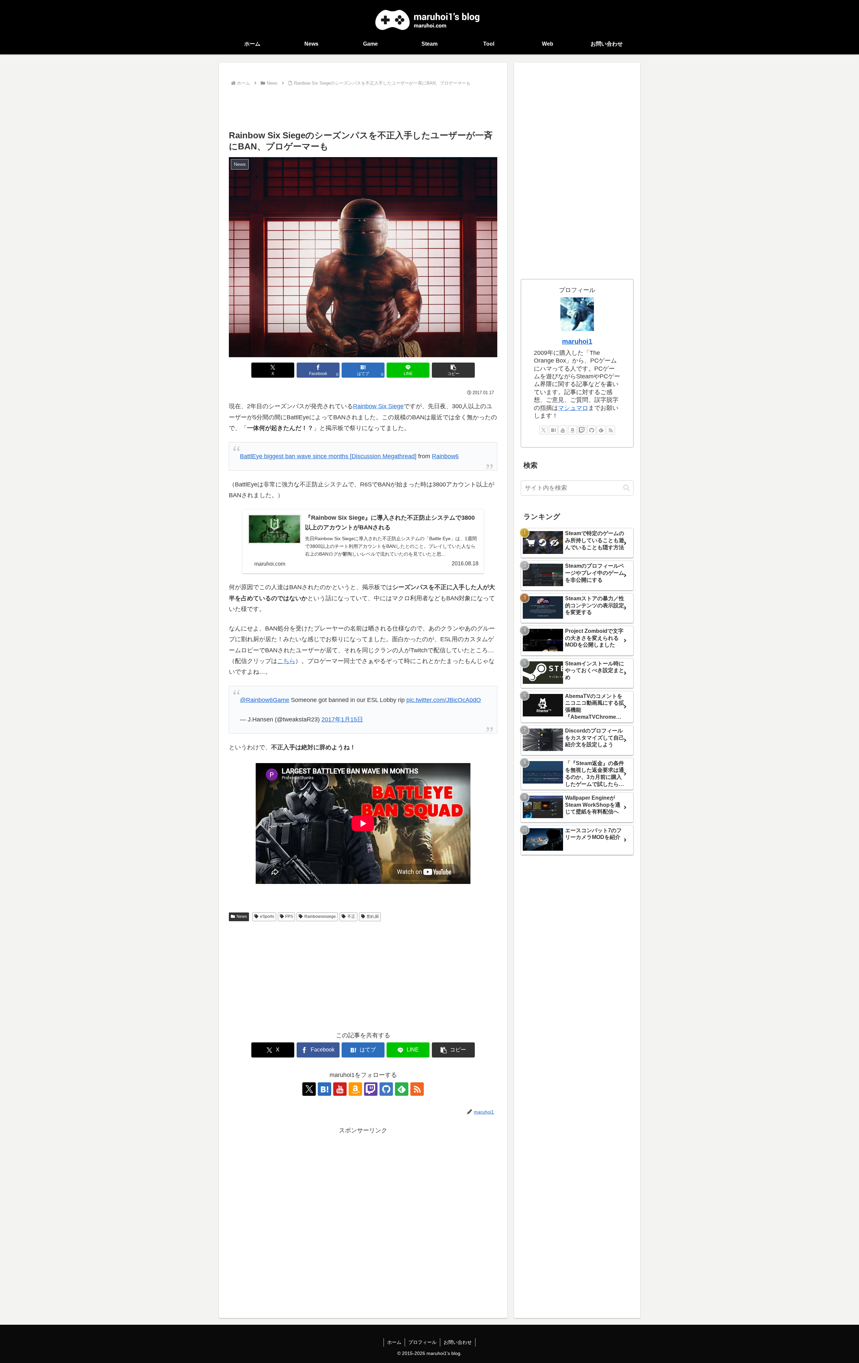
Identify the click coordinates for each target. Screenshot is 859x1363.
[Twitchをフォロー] (370, 1089)
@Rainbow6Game (264, 700)
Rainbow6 (445, 456)
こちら (286, 661)
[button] (453, 370)
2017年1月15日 (342, 719)
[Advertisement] (363, 106)
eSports (267, 916)
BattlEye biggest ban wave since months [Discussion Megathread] (328, 456)
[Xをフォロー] (309, 1089)
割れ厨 (373, 916)
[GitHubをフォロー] (386, 1089)
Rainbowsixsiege (320, 916)
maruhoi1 (577, 341)
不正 (351, 916)
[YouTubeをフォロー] (340, 1089)
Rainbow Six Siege (378, 406)
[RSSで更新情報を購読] (417, 1089)
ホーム (394, 1342)
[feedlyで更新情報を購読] (401, 1089)
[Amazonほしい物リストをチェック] (355, 1089)
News (242, 916)
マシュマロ (573, 408)
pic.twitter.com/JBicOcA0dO (443, 700)
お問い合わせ (458, 1342)
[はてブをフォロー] (324, 1089)
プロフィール (422, 1342)
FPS (289, 916)
